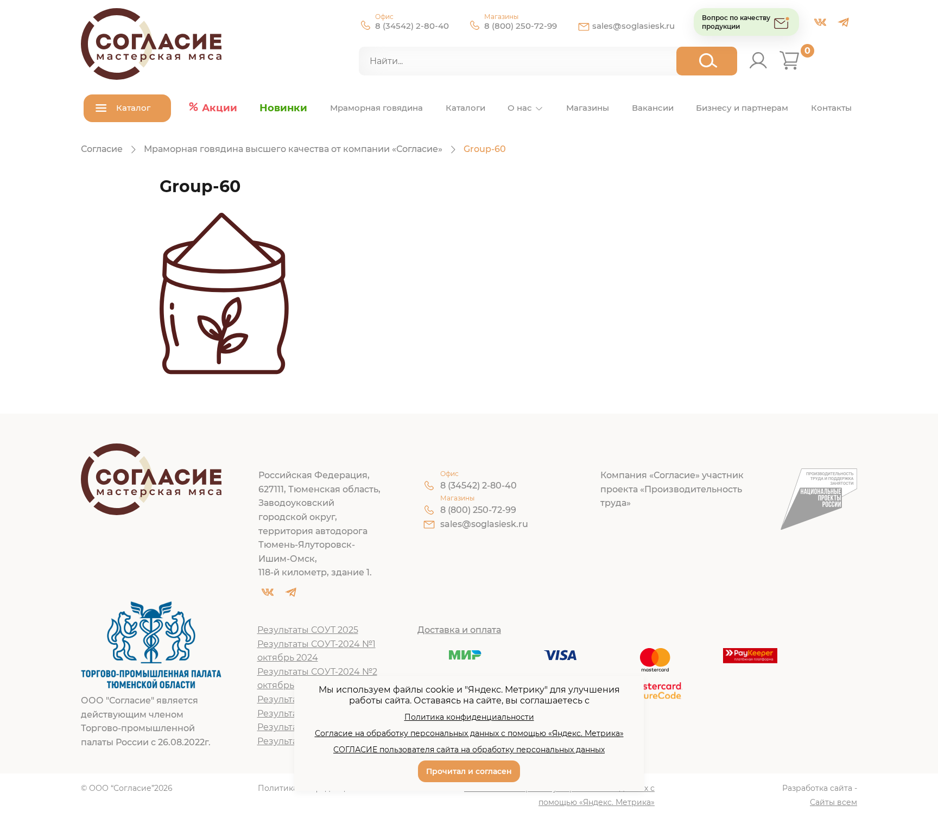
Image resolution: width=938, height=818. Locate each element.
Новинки (283, 108)
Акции (219, 108)
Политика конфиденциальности (469, 717)
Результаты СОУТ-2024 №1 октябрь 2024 (316, 651)
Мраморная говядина (376, 108)
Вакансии (653, 108)
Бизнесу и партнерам (742, 108)
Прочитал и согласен (469, 771)
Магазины (587, 108)
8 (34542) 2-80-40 (412, 26)
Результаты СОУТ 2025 (307, 630)
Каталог (133, 108)
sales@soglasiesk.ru (633, 26)
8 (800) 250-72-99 (520, 26)
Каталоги (465, 108)
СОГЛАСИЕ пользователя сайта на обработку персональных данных (469, 749)
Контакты (831, 108)
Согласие (102, 149)
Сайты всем (833, 802)
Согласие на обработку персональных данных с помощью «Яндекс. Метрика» (559, 795)
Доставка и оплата (459, 630)
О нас (520, 108)
